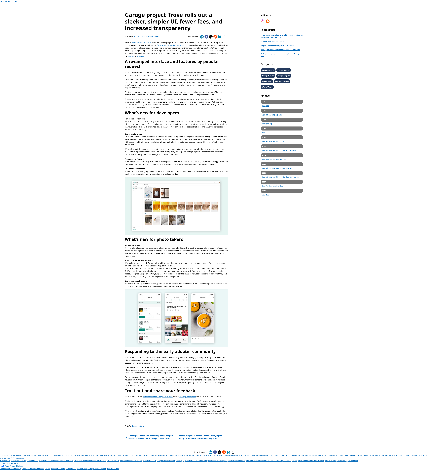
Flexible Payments (263, 455)
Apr (263, 115)
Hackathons (266, 81)
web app (140, 56)
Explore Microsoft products (118, 455)
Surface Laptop (16, 455)
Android (131, 56)
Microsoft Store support (185, 455)
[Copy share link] (224, 37)
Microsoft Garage (282, 81)
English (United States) (9, 463)
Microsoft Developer (133, 460)
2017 (264, 182)
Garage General (268, 70)
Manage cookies (58, 468)
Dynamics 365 (32, 460)
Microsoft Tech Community (196, 460)
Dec (298, 177)
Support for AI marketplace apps (170, 460)
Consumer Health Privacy (10, 468)
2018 (264, 173)
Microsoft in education (280, 455)
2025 (264, 111)
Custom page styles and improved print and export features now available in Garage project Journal (150, 437)
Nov (284, 141)
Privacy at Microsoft (300, 460)
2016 (264, 191)
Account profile (152, 455)
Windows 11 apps (138, 455)
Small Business (113, 460)
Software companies (236, 460)
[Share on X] (211, 37)
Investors (313, 460)
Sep (277, 115)
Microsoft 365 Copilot (97, 460)
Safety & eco (92, 468)
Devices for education (300, 455)
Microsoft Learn (149, 460)
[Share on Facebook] (206, 37)
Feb (266, 141)
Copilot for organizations (75, 455)
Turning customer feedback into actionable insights (280, 50)
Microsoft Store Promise (244, 455)
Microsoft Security (18, 460)
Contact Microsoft (36, 468)
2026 (264, 102)
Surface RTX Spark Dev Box (53, 455)
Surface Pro (5, 455)
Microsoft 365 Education (346, 455)
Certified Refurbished (225, 455)
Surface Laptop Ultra (32, 455)
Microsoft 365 (45, 460)
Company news (284, 460)
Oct (280, 115)
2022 (264, 137)
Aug (273, 115)
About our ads (113, 468)
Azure (122, 460)
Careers (260, 460)
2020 (264, 155)
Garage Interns (283, 70)
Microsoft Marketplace (217, 460)
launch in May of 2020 (141, 42)
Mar (270, 141)
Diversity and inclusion (326, 460)
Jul (270, 115)
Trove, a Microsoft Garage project (171, 45)
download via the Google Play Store (158, 397)
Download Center (166, 455)
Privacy (48, 468)
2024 (264, 119)
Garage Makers (268, 76)
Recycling (102, 468)
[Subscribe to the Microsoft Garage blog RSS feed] (268, 21)
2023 (264, 128)
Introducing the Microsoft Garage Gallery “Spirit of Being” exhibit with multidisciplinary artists (201, 437)
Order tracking (209, 455)
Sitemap (25, 468)
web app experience (187, 397)
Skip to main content (8, 1)
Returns (199, 455)
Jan (263, 106)
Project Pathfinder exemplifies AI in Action (277, 46)
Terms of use (71, 468)
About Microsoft (271, 460)
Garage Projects (138, 426)
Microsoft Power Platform (62, 460)
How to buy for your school (368, 455)
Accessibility (342, 460)
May (267, 106)
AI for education (17, 458)
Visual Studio (251, 460)
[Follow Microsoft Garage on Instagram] (262, 21)
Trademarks (82, 468)
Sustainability (353, 460)
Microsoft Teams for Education (322, 455)
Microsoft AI (5, 460)
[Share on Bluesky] (219, 37)
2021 (264, 146)
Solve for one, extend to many (272, 41)
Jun (267, 115)
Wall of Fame (267, 87)
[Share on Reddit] (215, 37)
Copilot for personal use (96, 455)
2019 (264, 164)
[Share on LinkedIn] (202, 37)
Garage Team (153, 36)
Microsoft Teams (81, 460)
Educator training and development (396, 455)
